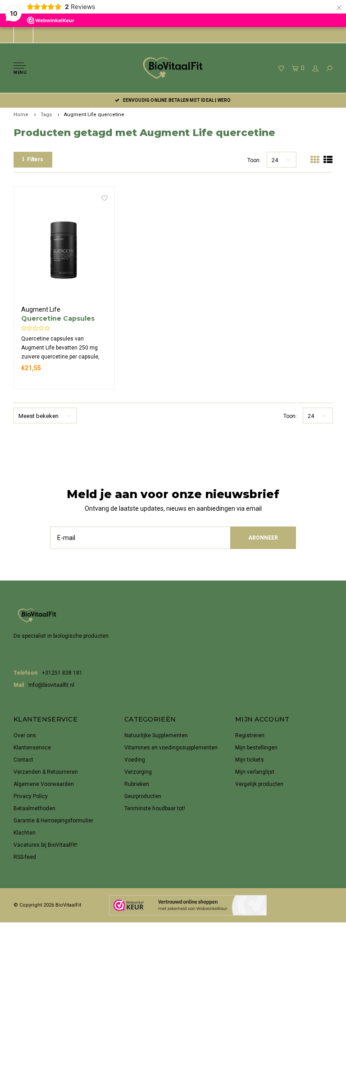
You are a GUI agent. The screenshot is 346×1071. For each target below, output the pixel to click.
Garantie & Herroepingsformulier (53, 820)
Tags (46, 115)
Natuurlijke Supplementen (156, 735)
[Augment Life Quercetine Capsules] (64, 249)
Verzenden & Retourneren (46, 772)
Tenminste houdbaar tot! (154, 808)
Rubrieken (136, 784)
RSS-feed (25, 857)
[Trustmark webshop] (188, 905)
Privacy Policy (31, 796)
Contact (23, 760)
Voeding (134, 760)
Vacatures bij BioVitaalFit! (45, 845)
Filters (35, 159)
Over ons (25, 735)
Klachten (25, 833)
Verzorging (138, 772)
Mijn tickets (249, 760)
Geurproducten (142, 796)
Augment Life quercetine (94, 115)
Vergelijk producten (259, 784)
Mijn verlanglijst (254, 772)
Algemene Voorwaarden (44, 784)
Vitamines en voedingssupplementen (171, 747)
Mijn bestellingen (256, 747)
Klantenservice (32, 747)
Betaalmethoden (34, 808)
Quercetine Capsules (58, 318)
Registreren (249, 735)
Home (21, 115)
